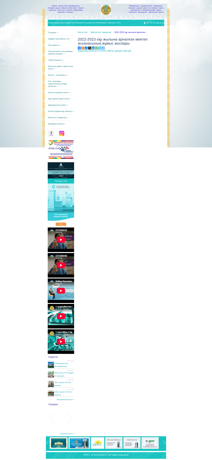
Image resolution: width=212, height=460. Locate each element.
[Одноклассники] (82, 48)
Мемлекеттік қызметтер (85, 23)
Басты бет (83, 32)
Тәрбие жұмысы (55, 60)
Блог (119, 23)
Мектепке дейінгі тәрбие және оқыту (60, 67)
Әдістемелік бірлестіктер (59, 99)
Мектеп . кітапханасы (57, 75)
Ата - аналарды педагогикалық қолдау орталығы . (57, 83)
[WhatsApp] (96, 48)
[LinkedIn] (93, 48)
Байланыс (112, 23)
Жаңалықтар (53, 23)
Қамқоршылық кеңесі (57, 105)
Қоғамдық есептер (56, 124)
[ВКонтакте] (79, 48)
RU (151, 23)
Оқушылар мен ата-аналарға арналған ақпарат (60, 52)
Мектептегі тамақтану (57, 117)
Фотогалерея (101, 23)
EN (154, 23)
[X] (89, 48)
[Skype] (99, 48)
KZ (148, 23)
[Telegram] (103, 48)
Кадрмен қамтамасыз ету (59, 39)
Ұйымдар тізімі (61, 181)
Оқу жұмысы (54, 45)
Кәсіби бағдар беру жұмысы (60, 111)
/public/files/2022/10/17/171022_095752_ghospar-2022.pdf (104, 51)
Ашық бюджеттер (67, 23)
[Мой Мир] (86, 48)
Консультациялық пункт (58, 92)
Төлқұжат (52, 32)
